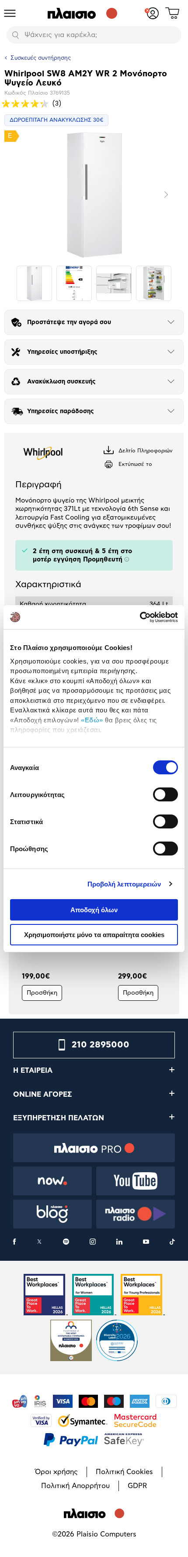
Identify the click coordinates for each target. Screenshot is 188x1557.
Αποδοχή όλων (94, 910)
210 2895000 (100, 1044)
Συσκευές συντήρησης (40, 58)
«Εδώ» (92, 720)
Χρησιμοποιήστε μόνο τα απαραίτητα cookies (94, 934)
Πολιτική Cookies (124, 1471)
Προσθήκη (42, 993)
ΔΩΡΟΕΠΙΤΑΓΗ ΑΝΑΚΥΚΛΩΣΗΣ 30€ (56, 120)
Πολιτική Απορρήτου (75, 1485)
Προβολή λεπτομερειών (124, 884)
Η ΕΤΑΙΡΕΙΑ (32, 1070)
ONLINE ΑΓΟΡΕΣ (42, 1094)
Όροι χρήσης (56, 1471)
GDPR (137, 1485)
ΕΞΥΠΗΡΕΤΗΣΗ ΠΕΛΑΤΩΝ (58, 1118)
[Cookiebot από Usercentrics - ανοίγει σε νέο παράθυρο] (139, 617)
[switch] (165, 794)
